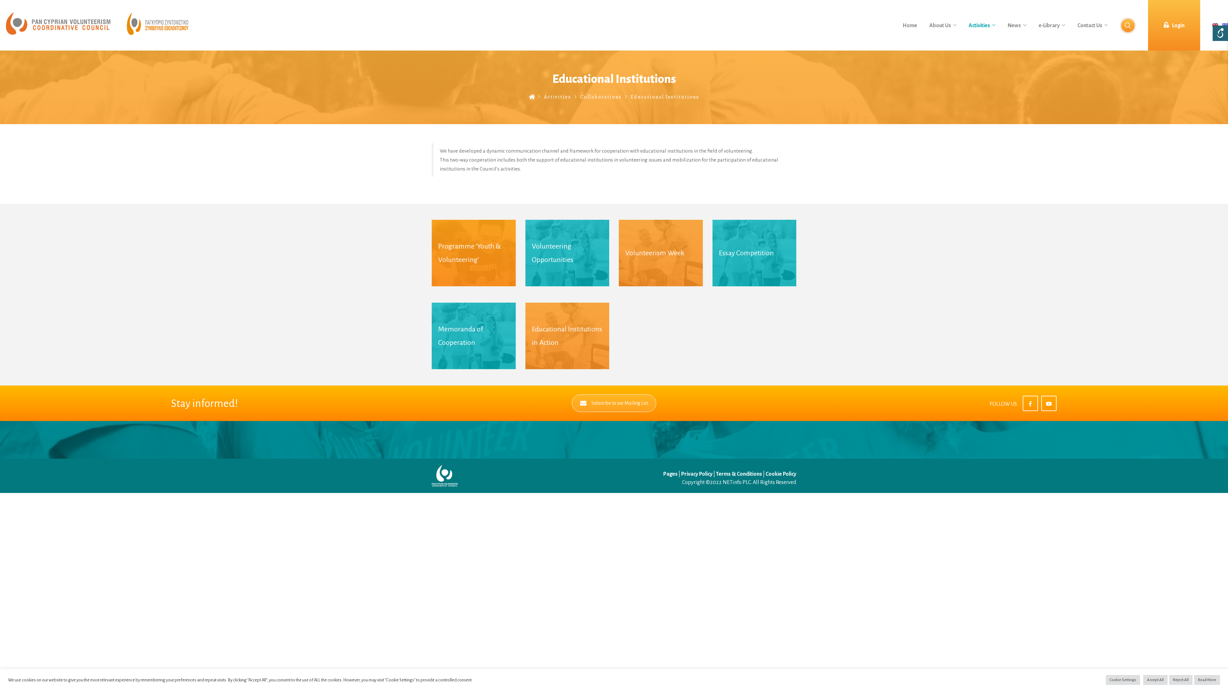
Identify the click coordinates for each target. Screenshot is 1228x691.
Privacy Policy (696, 474)
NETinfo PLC (737, 482)
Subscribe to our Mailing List (619, 403)
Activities (557, 96)
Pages (671, 474)
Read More (1207, 680)
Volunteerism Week (654, 253)
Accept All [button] (1155, 680)
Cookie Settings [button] (1123, 680)
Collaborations (601, 96)
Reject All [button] (1181, 680)
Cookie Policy (781, 474)
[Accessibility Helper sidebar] (1220, 33)
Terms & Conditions (739, 474)
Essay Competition (746, 253)
